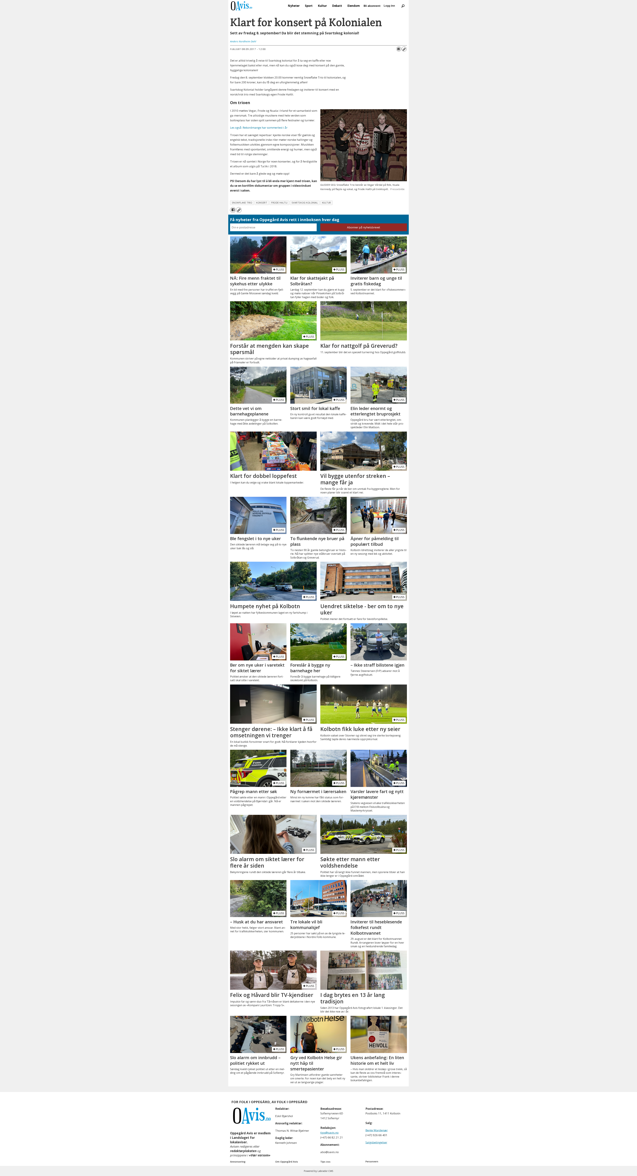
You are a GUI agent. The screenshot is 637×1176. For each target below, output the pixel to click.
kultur (326, 202)
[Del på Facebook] (398, 48)
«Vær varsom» (259, 1155)
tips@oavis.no (329, 1133)
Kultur (322, 6)
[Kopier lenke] (404, 48)
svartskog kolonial (305, 202)
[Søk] (403, 6)
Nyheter (294, 6)
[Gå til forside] (241, 5)
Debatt (337, 6)
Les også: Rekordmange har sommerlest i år (258, 127)
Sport (309, 6)
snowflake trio (242, 202)
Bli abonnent (372, 6)
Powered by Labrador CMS (318, 1171)
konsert (261, 202)
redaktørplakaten (243, 1151)
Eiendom (353, 6)
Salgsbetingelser (376, 1142)
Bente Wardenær (376, 1130)
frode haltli (279, 202)
